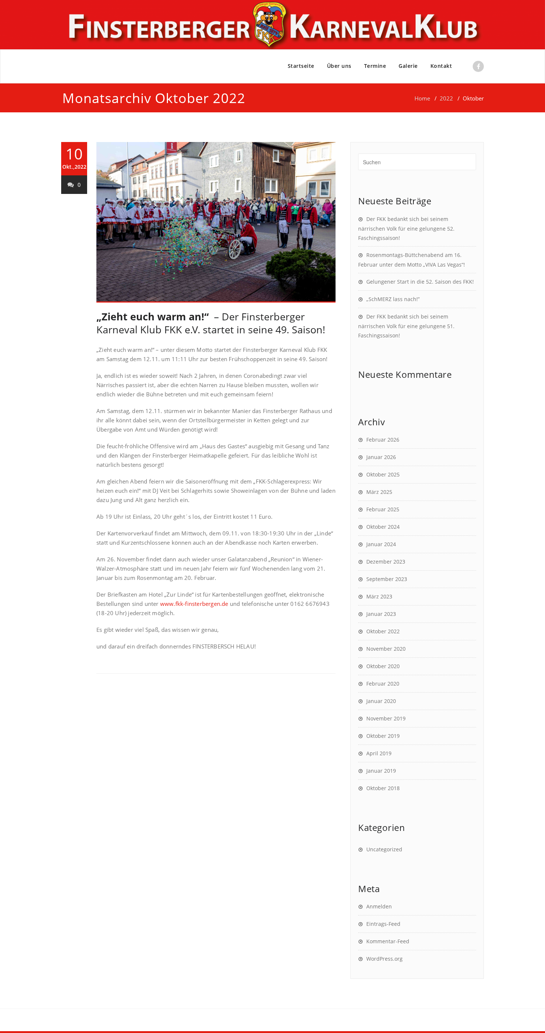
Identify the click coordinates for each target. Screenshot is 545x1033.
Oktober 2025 (383, 474)
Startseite (301, 65)
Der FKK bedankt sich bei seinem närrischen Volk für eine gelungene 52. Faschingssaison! (406, 228)
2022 (446, 98)
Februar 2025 (382, 509)
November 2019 (386, 718)
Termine (375, 65)
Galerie (408, 65)
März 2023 (379, 596)
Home (422, 98)
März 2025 (379, 491)
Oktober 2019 (383, 735)
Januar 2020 (381, 700)
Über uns (339, 65)
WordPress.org (384, 958)
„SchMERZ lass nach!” (393, 299)
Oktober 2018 (383, 788)
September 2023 (386, 578)
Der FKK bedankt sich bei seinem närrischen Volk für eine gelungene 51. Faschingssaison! (406, 326)
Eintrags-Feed (383, 923)
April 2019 (379, 753)
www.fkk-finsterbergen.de (194, 603)
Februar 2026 (382, 439)
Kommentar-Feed (387, 941)
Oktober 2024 (383, 526)
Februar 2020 (382, 683)
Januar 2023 (381, 613)
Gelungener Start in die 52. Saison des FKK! (420, 281)
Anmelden (379, 906)
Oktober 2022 (383, 631)
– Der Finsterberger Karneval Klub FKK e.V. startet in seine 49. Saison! (210, 323)
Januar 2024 (381, 544)
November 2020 (386, 648)
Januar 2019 (381, 770)
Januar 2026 (381, 457)
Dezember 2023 (385, 561)
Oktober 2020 (383, 666)
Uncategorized (384, 849)
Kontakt (441, 65)
